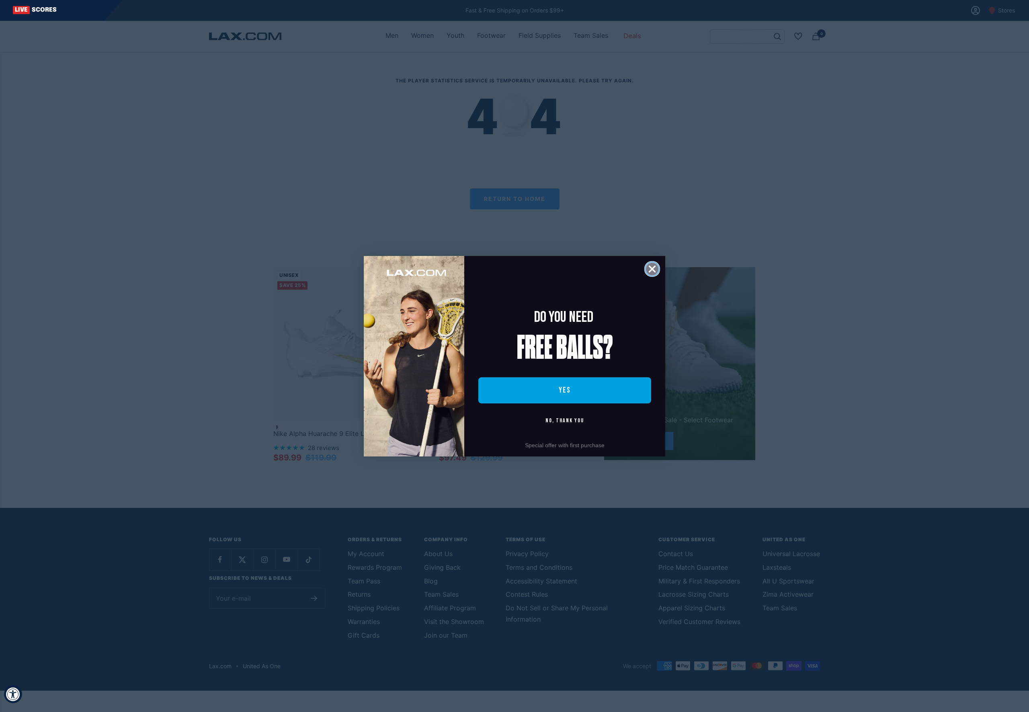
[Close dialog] (652, 269)
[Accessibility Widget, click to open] (13, 694)
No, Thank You (564, 420)
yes (565, 390)
